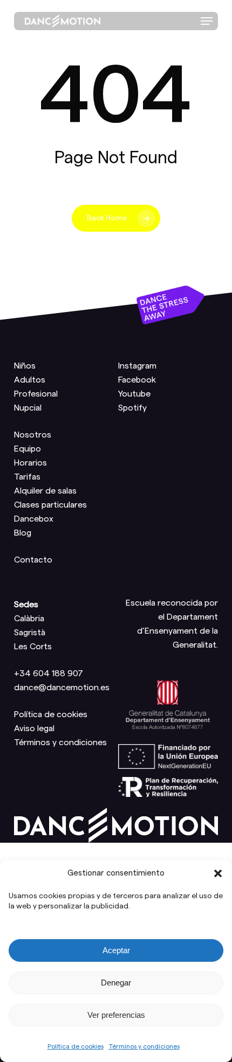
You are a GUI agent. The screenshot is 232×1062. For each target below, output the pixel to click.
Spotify (132, 408)
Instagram (137, 366)
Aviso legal (34, 728)
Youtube (134, 394)
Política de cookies (75, 1046)
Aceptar (116, 950)
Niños (25, 366)
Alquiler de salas (45, 491)
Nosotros (32, 435)
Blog (22, 533)
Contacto (33, 560)
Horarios (30, 463)
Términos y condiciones (144, 1046)
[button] (218, 873)
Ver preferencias (116, 1014)
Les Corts (33, 646)
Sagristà (29, 632)
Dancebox (33, 519)
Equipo (27, 449)
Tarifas (27, 477)
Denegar (116, 982)
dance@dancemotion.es (62, 687)
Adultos (29, 380)
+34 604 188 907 (48, 673)
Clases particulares (50, 505)
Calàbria (29, 618)
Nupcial (28, 408)
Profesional (36, 394)
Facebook (137, 380)
